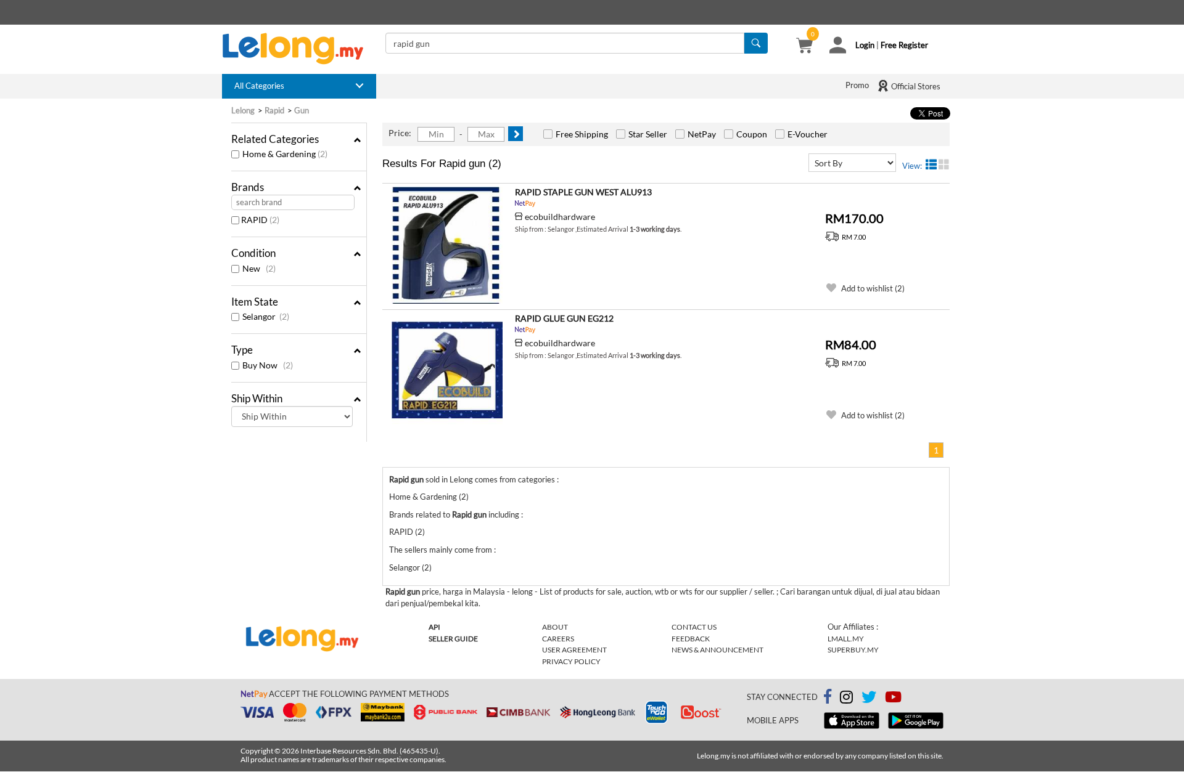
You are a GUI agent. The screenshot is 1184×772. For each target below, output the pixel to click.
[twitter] (868, 699)
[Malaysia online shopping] (299, 48)
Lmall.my (846, 638)
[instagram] (846, 699)
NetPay (702, 134)
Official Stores (914, 86)
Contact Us (694, 627)
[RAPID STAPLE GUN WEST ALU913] (447, 245)
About (555, 627)
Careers (558, 638)
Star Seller (647, 134)
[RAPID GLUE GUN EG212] (447, 371)
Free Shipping (582, 134)
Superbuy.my (853, 649)
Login (864, 45)
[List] (931, 164)
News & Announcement (717, 649)
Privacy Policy (571, 661)
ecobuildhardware (560, 216)
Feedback (691, 638)
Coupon (751, 134)
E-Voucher (807, 134)
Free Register (904, 45)
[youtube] (893, 699)
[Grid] (944, 164)
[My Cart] (804, 47)
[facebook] (827, 696)
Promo (857, 85)
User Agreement (574, 649)
